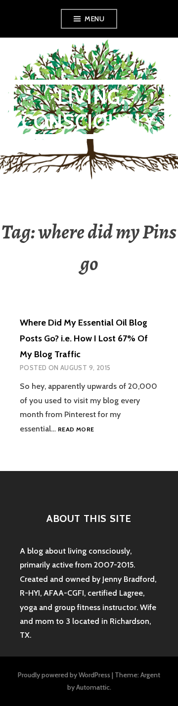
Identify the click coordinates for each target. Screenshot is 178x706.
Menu (94, 18)
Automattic (93, 687)
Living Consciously (89, 109)
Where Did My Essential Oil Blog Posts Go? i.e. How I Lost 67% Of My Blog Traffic (84, 338)
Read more (76, 429)
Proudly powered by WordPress (64, 674)
